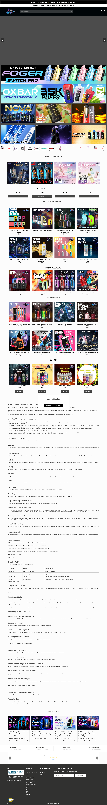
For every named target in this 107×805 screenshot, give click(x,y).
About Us (28, 787)
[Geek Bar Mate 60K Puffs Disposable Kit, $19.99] (65, 173)
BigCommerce (13, 803)
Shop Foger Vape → (69, 496)
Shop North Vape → (59, 489)
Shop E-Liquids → (11, 592)
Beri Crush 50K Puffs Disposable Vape (42, 292)
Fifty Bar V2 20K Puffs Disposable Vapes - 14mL (19, 292)
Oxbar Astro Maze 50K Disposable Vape (42, 352)
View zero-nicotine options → (51, 645)
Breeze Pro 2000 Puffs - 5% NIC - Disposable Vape (19, 324)
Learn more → (53, 659)
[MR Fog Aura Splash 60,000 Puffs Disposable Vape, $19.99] (42, 173)
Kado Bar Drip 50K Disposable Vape (88, 230)
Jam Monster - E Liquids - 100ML (19, 385)
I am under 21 (58, 405)
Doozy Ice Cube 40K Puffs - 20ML (65, 324)
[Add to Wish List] (20, 182)
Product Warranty (30, 777)
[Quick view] (17, 182)
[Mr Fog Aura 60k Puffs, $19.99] (18, 173)
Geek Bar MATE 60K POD (89, 187)
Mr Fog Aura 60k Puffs (18, 187)
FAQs (27, 774)
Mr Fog (42, 771)
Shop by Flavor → (11, 557)
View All (42, 774)
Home (27, 786)
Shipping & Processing (31, 782)
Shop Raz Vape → (78, 476)
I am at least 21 (49, 405)
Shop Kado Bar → (96, 462)
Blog (27, 791)
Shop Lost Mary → (91, 455)
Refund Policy (29, 779)
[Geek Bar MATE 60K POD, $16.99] (89, 173)
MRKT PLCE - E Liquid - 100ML (65, 385)
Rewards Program (30, 781)
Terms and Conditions (31, 784)
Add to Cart (19, 391)
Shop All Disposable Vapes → (13, 581)
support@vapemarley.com (29, 428)
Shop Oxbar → (77, 482)
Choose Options (18, 195)
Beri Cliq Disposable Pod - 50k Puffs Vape (87, 292)
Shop (27, 789)
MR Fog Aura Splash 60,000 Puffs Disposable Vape (42, 187)
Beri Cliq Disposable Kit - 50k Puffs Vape (65, 292)
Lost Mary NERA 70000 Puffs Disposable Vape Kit (88, 352)
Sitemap (28, 794)
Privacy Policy (29, 776)
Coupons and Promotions (32, 772)
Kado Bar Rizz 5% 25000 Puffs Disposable (42, 230)
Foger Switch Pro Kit (64, 259)
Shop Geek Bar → (16, 448)
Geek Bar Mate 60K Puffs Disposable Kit (65, 187)
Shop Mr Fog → (80, 469)
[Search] (71, 11)
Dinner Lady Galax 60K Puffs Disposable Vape (65, 352)
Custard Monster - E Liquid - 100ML (87, 385)
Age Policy (28, 771)
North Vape (42, 772)
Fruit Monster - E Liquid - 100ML (42, 385)
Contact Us (28, 792)
